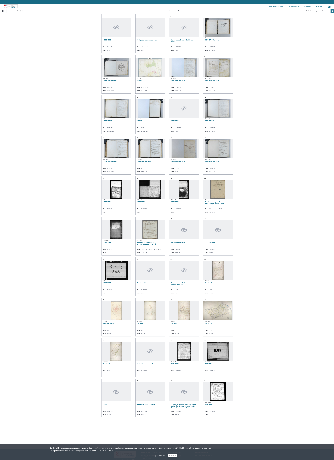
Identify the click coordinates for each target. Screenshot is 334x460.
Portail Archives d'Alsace (276, 6)
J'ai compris (172, 456)
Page (167, 11)
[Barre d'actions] (332, 11)
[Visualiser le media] (218, 27)
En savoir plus (161, 456)
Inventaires (307, 6)
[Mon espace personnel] (329, 6)
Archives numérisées (294, 6)
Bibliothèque (319, 6)
